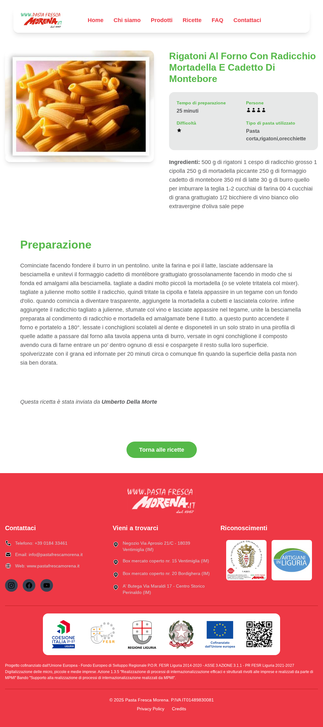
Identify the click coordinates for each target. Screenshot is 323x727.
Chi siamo (127, 20)
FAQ (217, 20)
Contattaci (247, 20)
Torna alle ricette (161, 450)
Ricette (192, 20)
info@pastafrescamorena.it (56, 554)
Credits (179, 708)
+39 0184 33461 (51, 543)
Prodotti (162, 20)
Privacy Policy (150, 708)
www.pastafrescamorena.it (53, 565)
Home (95, 20)
